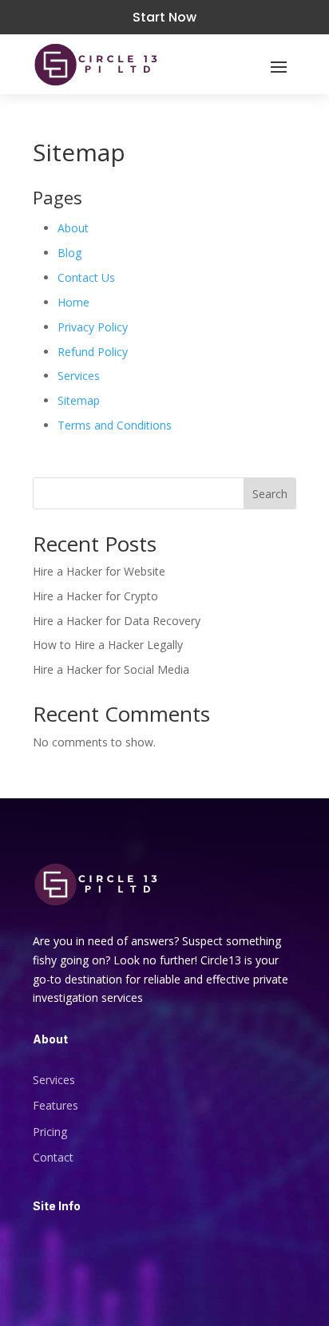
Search (269, 493)
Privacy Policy (92, 326)
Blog (69, 252)
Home (73, 302)
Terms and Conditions (114, 425)
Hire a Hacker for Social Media (111, 669)
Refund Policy (92, 351)
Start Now (164, 17)
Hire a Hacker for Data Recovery (116, 620)
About (73, 228)
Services (78, 375)
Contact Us (86, 277)
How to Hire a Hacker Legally (108, 644)
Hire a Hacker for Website (99, 571)
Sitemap (78, 400)
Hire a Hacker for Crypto (95, 596)
